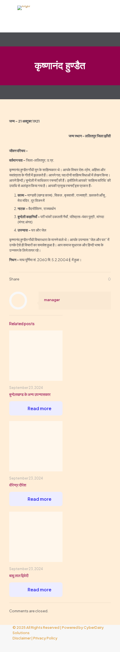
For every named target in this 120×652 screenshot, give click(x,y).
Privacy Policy (45, 638)
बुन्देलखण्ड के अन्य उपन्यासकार (30, 394)
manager (52, 299)
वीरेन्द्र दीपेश (17, 484)
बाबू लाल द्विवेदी (18, 575)
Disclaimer (22, 638)
